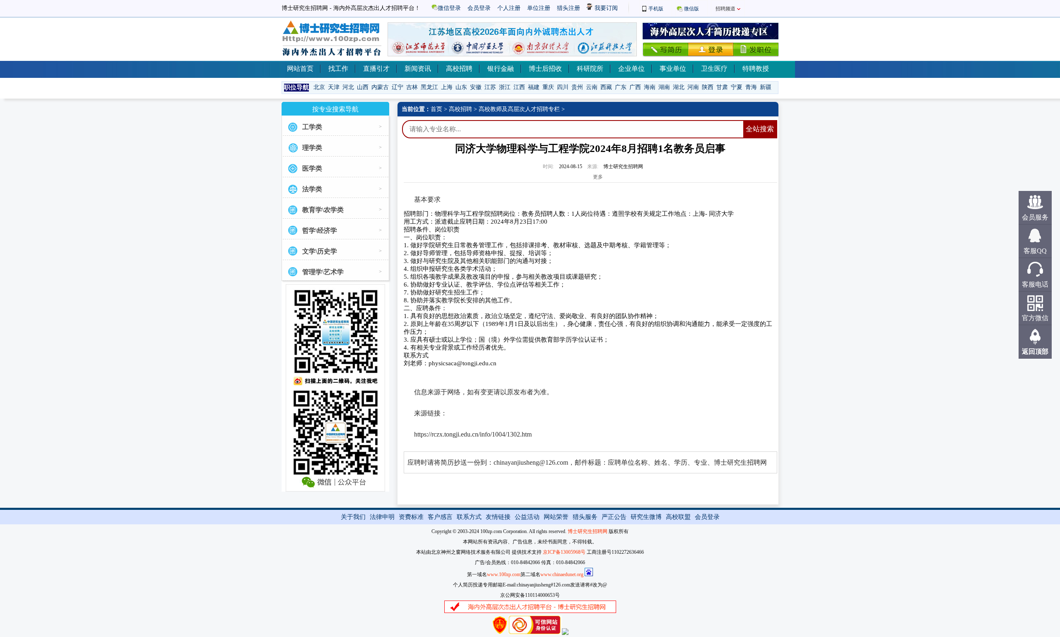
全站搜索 (760, 129)
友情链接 (498, 517)
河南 (693, 87)
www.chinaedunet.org (561, 574)
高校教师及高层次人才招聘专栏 (519, 109)
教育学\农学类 (323, 209)
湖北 (678, 87)
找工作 (338, 68)
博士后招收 (545, 68)
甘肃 (722, 87)
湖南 (664, 87)
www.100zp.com (503, 574)
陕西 (707, 87)
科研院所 (590, 68)
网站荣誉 (556, 517)
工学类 (312, 126)
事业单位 (673, 68)
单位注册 (538, 8)
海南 (649, 87)
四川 (563, 87)
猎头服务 (585, 517)
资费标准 (411, 517)
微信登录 (449, 8)
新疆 (765, 87)
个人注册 (508, 8)
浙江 (505, 87)
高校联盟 (678, 517)
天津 (334, 87)
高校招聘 (459, 68)
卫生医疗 (714, 68)
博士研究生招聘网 (587, 531)
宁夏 (736, 87)
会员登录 (479, 8)
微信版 (691, 9)
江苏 (490, 87)
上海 (447, 87)
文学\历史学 (319, 251)
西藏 (606, 87)
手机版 (655, 9)
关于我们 (353, 517)
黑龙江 (429, 87)
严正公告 (614, 517)
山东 (461, 87)
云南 (591, 87)
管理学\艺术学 (323, 271)
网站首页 (300, 68)
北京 (319, 87)
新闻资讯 (418, 68)
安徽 (476, 87)
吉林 (412, 87)
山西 (363, 87)
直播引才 (376, 68)
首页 (436, 109)
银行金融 (500, 68)
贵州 (577, 87)
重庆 (548, 87)
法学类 (312, 189)
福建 (534, 87)
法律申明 (382, 517)
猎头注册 (568, 8)
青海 (751, 87)
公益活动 (527, 517)
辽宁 (397, 87)
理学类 (312, 147)
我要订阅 (605, 8)
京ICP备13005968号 (564, 552)
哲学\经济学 (319, 230)
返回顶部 (1035, 351)
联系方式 (469, 517)
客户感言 (440, 517)
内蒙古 (380, 87)
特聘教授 (755, 68)
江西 (519, 87)
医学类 (312, 168)
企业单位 (631, 68)
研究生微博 (646, 517)
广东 (620, 87)
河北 (348, 87)
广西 (635, 87)
